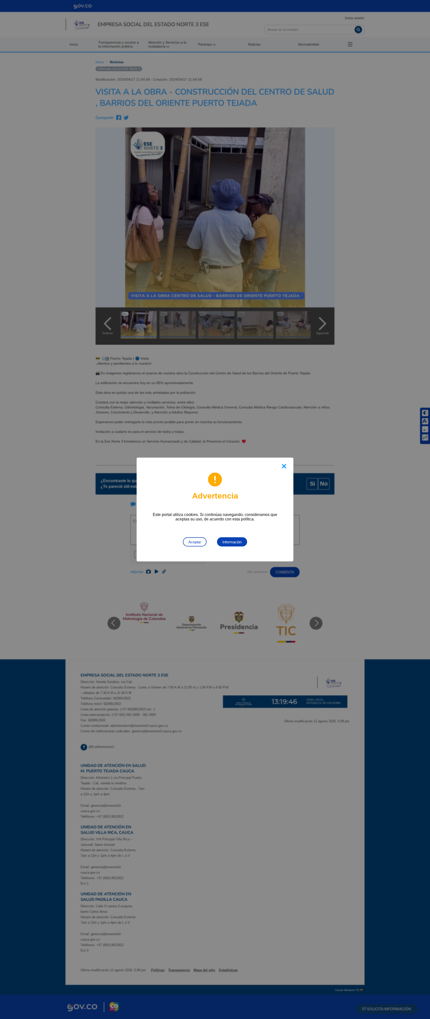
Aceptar (194, 542)
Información (232, 542)
